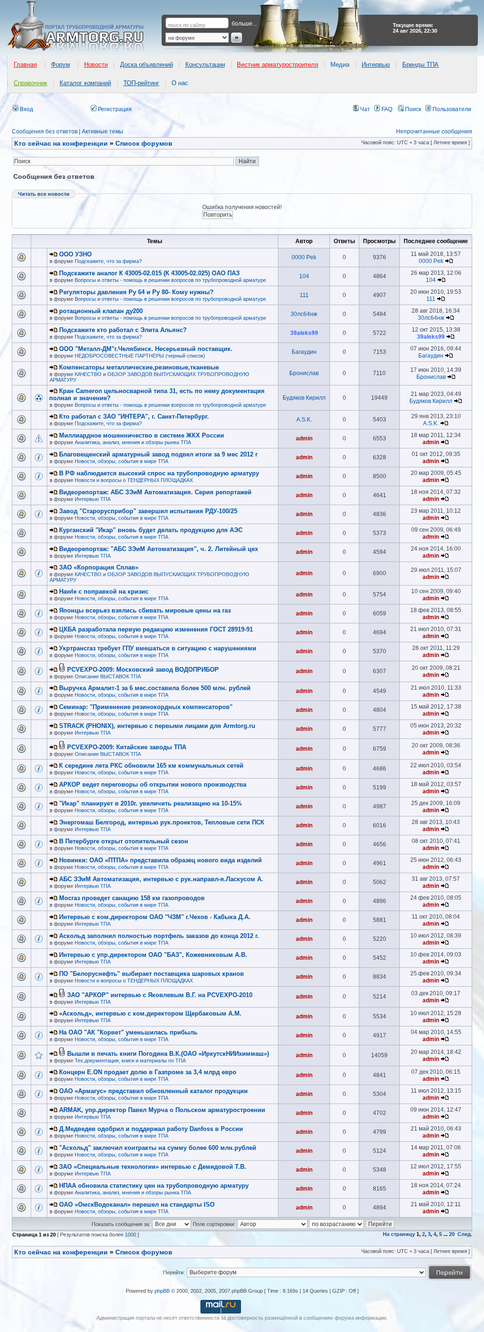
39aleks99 (304, 333)
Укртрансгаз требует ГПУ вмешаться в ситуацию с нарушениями (157, 648)
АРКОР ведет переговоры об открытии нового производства (152, 784)
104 (304, 276)
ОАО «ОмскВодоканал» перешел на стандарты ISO (137, 1204)
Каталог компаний (85, 83)
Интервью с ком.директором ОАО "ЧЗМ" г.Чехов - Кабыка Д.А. (155, 916)
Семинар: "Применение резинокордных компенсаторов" (146, 706)
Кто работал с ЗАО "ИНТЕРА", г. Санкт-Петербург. (134, 416)
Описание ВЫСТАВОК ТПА (108, 676)
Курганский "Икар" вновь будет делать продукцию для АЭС (150, 530)
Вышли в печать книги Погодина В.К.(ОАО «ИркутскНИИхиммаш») (168, 1053)
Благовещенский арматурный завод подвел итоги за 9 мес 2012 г (158, 454)
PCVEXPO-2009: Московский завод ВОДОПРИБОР (143, 669)
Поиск (412, 109)
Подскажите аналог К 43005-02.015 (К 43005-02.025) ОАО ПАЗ (149, 273)
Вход (25, 109)
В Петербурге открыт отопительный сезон (123, 841)
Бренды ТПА (420, 64)
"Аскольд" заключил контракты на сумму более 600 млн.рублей (157, 1147)
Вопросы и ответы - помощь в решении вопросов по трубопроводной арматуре (170, 280)
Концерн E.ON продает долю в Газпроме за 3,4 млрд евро (147, 1072)
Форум (60, 64)
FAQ (386, 109)
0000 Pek (304, 257)
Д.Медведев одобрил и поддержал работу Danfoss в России (151, 1128)
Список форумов (144, 1252)
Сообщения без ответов (45, 131)
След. (465, 1234)
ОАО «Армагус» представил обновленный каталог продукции (153, 1091)
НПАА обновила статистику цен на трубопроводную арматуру (154, 1185)
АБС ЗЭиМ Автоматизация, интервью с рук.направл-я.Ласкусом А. (161, 879)
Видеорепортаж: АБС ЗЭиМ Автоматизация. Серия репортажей (155, 492)
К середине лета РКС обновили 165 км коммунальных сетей (151, 765)
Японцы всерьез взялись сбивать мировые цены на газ (145, 610)
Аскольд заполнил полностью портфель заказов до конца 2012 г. (159, 935)
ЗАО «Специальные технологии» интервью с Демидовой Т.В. (152, 1166)
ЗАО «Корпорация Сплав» (98, 567)
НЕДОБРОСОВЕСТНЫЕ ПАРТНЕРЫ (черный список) (140, 356)
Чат (364, 109)
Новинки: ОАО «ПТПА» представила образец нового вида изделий (160, 860)
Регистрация (114, 109)
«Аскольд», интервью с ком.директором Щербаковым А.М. (150, 1013)
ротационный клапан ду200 (101, 311)
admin (304, 438)
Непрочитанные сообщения (434, 131)
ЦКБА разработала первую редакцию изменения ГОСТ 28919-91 (156, 629)
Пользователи (451, 109)
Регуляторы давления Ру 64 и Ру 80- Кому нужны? (136, 292)
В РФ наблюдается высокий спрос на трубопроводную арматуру (159, 473)
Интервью (376, 64)
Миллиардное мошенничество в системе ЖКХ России (141, 435)
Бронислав (304, 373)
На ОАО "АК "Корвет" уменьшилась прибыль (128, 1032)
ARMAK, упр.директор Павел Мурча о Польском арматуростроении (162, 1109)
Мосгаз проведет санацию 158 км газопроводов (132, 898)
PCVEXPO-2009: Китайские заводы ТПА (126, 747)
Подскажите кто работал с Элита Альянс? (123, 329)
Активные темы (102, 131)
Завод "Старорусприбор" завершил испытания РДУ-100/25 (148, 511)
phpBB (162, 1291)
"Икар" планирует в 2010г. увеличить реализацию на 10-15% (150, 803)
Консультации (205, 64)
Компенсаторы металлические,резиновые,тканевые (139, 367)
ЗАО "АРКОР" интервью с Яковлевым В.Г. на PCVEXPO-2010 (159, 995)
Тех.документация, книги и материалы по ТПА (130, 1060)
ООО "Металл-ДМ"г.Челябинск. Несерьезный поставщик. (146, 348)
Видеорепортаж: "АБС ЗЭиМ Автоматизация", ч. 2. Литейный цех (158, 548)
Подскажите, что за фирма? (108, 261)
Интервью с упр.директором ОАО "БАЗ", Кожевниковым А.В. (153, 954)
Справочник (30, 83)
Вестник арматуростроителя (277, 64)
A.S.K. (304, 419)
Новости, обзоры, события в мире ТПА (121, 461)
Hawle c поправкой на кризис (103, 591)
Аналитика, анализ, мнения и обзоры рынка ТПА (133, 442)
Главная (25, 64)
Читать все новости (43, 194)
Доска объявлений (146, 64)
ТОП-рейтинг (141, 83)
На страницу (399, 1234)
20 (452, 1234)
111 (304, 295)
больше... (244, 23)
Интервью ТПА (93, 499)
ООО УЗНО (75, 254)
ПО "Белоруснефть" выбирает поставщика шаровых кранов (151, 973)
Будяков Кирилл (304, 397)
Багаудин (304, 352)
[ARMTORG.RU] (83, 26)
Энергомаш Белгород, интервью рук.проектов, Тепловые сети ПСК (161, 822)
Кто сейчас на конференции (61, 143)
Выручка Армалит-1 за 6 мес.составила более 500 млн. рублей (155, 688)
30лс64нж (304, 314)
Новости (96, 64)
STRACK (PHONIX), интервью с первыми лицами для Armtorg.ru (157, 725)
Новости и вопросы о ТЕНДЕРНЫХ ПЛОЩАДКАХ (134, 480)
